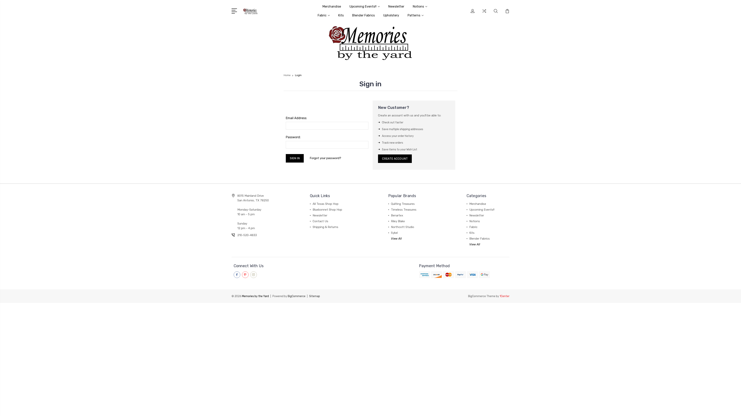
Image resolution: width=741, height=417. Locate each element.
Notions (418, 6)
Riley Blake (398, 221)
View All (396, 238)
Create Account (395, 158)
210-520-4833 (247, 235)
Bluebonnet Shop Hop (327, 209)
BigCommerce (296, 296)
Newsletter (396, 6)
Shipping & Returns (325, 227)
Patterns (414, 15)
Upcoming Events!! (362, 6)
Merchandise (331, 6)
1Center (504, 296)
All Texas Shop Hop (325, 204)
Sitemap (314, 296)
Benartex (397, 215)
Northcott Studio (402, 227)
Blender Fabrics (363, 15)
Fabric (322, 15)
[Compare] (484, 13)
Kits (341, 15)
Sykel (394, 233)
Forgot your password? (325, 158)
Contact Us (320, 221)
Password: (293, 137)
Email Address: (296, 118)
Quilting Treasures (403, 204)
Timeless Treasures (403, 209)
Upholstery (391, 15)
